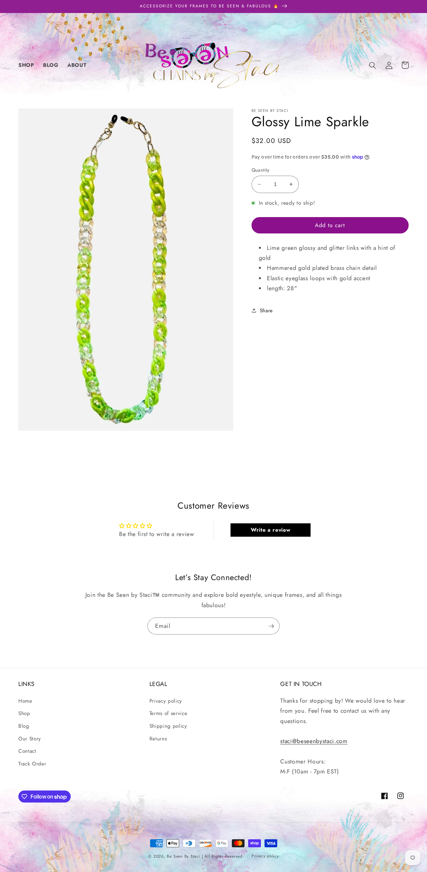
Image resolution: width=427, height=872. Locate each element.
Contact (27, 751)
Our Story (29, 738)
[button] (373, 65)
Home (25, 701)
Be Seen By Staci (183, 856)
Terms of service (168, 713)
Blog (23, 726)
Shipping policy (168, 726)
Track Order (32, 763)
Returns (158, 738)
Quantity (261, 170)
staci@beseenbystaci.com (313, 741)
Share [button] (266, 310)
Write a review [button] (270, 530)
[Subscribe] (271, 626)
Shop (24, 713)
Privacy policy (165, 701)
